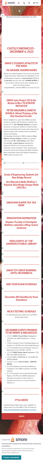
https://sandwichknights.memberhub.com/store (20, 410)
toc (2, 16)
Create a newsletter (11, 457)
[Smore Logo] (10, 3)
